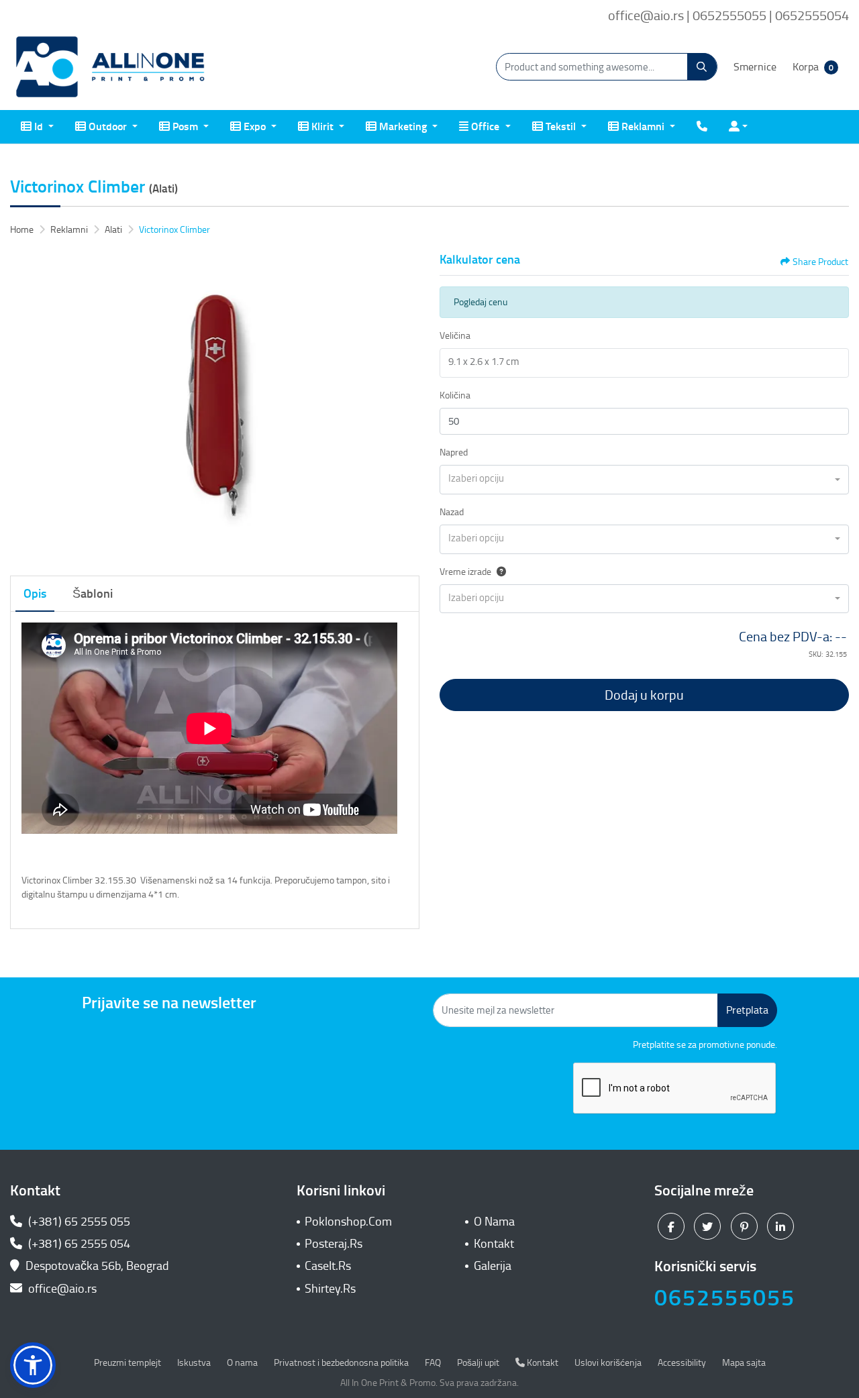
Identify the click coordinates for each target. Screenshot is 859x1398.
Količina (455, 395)
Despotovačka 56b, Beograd (97, 1265)
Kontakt (494, 1243)
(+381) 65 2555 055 (78, 1221)
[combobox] (644, 479)
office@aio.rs (61, 1288)
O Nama (494, 1221)
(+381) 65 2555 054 (78, 1243)
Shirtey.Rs (330, 1288)
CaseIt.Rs (328, 1265)
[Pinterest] (746, 1225)
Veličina (455, 335)
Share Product (820, 262)
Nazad (452, 512)
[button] (32, 1365)
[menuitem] (37, 127)
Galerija (492, 1265)
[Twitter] (709, 1225)
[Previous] (23, 406)
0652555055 (724, 1297)
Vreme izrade (465, 572)
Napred (454, 452)
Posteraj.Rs (333, 1243)
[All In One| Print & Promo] (110, 67)
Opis (34, 593)
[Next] (406, 406)
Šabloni (92, 593)
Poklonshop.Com (348, 1221)
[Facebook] (673, 1225)
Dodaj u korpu (644, 695)
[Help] (498, 572)
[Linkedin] (782, 1225)
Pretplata (747, 1010)
